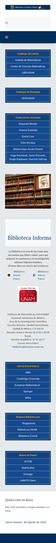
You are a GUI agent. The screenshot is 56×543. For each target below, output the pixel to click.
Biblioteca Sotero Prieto (18, 275)
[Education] (28, 7)
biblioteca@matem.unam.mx (28, 346)
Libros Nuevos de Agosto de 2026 (25, 522)
